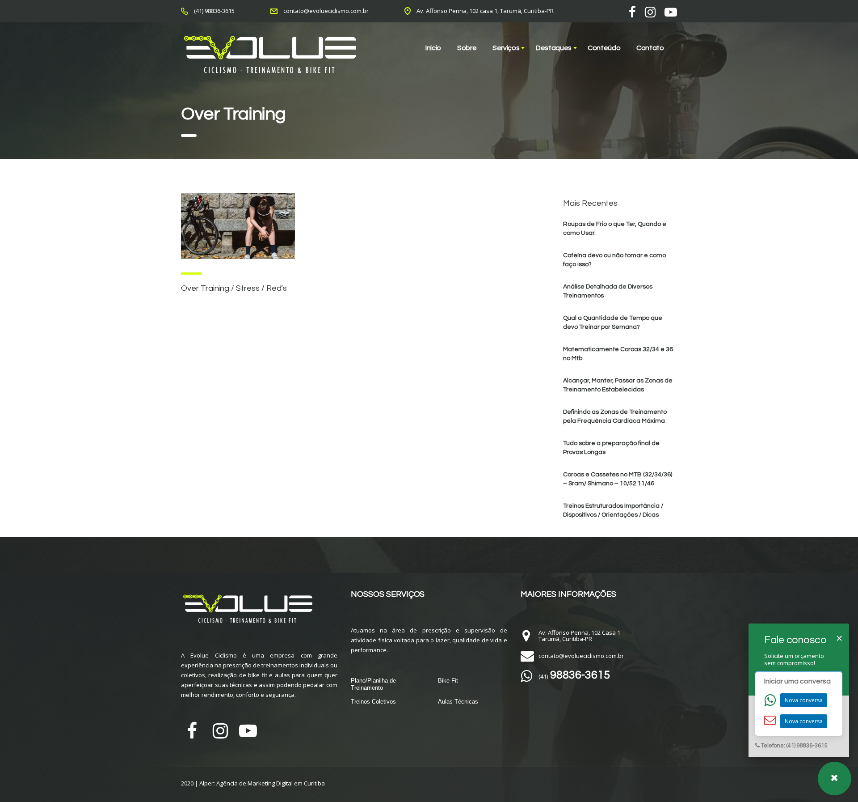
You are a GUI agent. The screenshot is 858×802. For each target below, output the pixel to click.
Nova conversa (804, 700)
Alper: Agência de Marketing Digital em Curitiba (262, 783)
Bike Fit (448, 680)
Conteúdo (604, 47)
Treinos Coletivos (373, 701)
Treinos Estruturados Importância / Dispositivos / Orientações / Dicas (613, 510)
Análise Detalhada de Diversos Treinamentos (607, 291)
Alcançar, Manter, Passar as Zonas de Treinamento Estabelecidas (618, 385)
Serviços (505, 47)
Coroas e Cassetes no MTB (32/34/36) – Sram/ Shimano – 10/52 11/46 (617, 479)
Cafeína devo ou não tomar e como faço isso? (614, 259)
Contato (650, 47)
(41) (574, 676)
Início (433, 47)
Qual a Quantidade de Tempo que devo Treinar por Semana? (612, 322)
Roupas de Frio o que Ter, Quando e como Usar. (614, 228)
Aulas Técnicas (458, 701)
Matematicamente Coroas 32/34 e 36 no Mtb (618, 353)
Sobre (466, 47)
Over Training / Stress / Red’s (234, 288)
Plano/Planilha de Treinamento (373, 684)
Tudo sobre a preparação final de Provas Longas (611, 447)
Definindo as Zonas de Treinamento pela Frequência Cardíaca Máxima (615, 416)
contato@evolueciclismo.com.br (326, 11)
